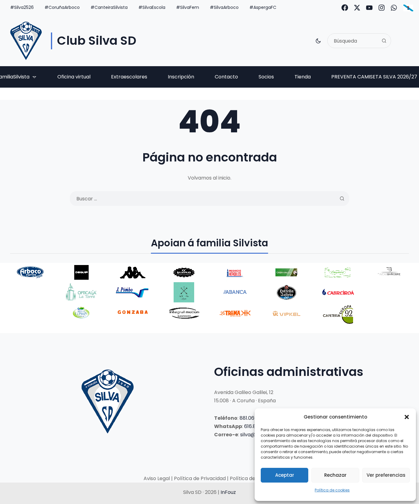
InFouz (228, 492)
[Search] (384, 40)
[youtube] (369, 7)
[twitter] (357, 7)
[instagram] (381, 7)
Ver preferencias (386, 475)
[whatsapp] (393, 7)
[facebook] (344, 7)
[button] (407, 417)
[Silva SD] (26, 40)
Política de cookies (332, 490)
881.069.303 (253, 418)
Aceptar (284, 475)
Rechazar (335, 475)
